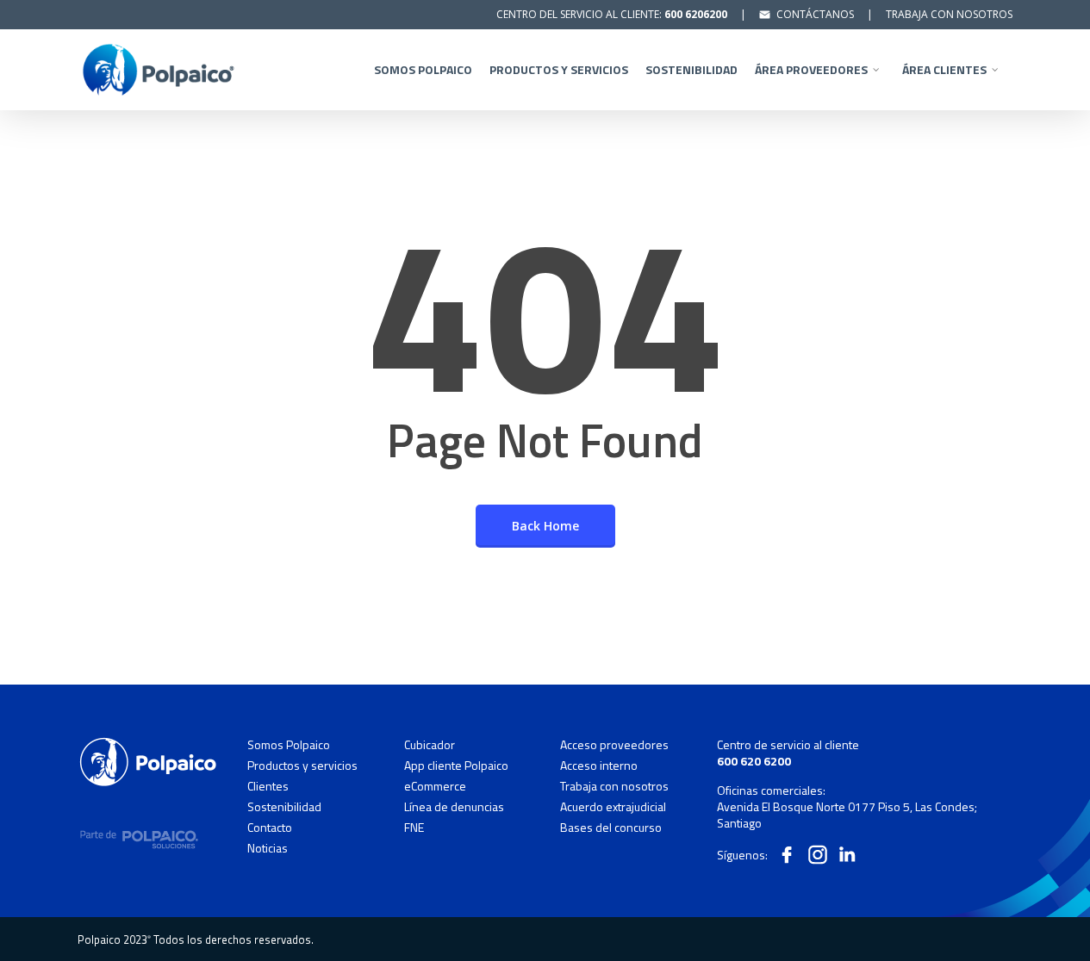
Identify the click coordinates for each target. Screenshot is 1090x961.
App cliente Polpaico (456, 765)
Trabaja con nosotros (614, 786)
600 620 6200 (754, 761)
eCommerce (435, 786)
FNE (414, 827)
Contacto (269, 827)
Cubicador (429, 744)
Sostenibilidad (284, 806)
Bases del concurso (611, 827)
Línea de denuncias (454, 806)
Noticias (267, 848)
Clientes (268, 786)
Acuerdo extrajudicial (613, 806)
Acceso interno (599, 765)
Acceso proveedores (614, 744)
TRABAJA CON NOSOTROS (949, 14)
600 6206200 (695, 14)
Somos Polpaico (288, 744)
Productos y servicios (302, 765)
